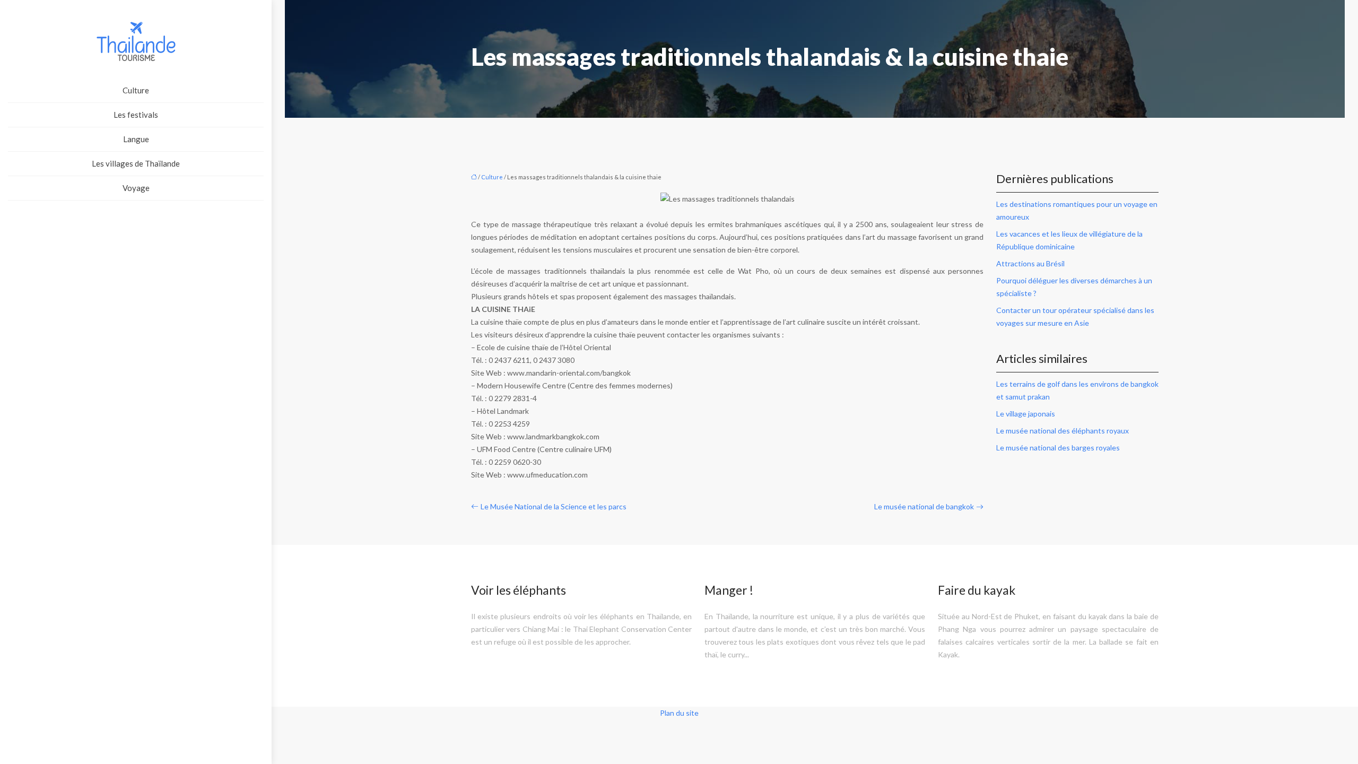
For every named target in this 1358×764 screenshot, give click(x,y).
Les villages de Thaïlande (136, 163)
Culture (136, 90)
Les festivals (136, 114)
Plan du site (679, 712)
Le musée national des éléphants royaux (1062, 430)
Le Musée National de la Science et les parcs (553, 506)
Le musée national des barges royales (1058, 447)
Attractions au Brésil (1030, 263)
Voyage (136, 188)
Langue (136, 139)
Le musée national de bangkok (924, 506)
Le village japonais (1025, 413)
